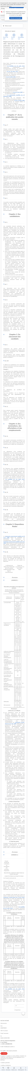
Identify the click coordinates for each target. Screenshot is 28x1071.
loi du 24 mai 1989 (18, 92)
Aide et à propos (4, 1030)
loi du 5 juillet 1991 (11, 76)
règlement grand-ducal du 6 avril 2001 (14, 897)
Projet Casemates (4, 1033)
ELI (1, 1036)
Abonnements (4, 1023)
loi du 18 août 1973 (12, 71)
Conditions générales (5, 1062)
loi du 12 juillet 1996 (19, 100)
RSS (1, 1026)
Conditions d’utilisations (6, 1065)
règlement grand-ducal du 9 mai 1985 (15, 723)
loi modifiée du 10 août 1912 (16, 66)
